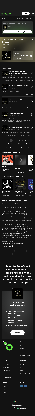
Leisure (12, 47)
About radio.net (24, 345)
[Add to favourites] (27, 39)
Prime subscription (25, 374)
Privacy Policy (6, 367)
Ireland (18, 401)
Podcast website (6, 246)
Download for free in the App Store (17, 32)
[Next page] (24, 147)
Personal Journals (21, 251)
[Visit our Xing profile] (25, 386)
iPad (4, 389)
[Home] (3, 18)
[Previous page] (7, 140)
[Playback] (31, 56)
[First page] (4, 140)
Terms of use (6, 364)
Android (5, 392)
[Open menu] (33, 13)
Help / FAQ (23, 370)
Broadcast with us (25, 355)
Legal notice (6, 370)
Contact (22, 364)
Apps (21, 367)
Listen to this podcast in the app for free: (14, 23)
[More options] (32, 39)
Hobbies (5, 47)
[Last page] (28, 147)
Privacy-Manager (7, 377)
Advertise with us (25, 352)
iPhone (5, 386)
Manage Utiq (6, 374)
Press (22, 348)
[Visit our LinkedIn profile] (21, 386)
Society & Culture (7, 254)
